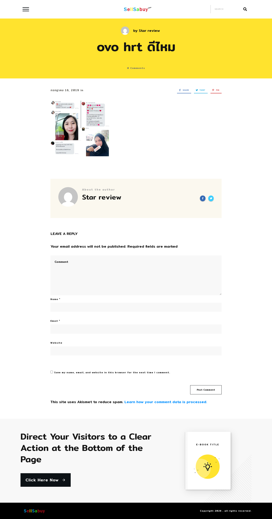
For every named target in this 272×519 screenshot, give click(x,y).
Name (55, 299)
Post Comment (206, 390)
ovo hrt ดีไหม (136, 46)
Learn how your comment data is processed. (165, 402)
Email (55, 321)
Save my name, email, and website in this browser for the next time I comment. (112, 372)
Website (56, 343)
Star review (149, 30)
